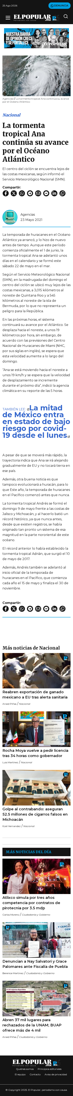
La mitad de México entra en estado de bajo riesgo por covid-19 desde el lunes (36, 421)
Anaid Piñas (9, 703)
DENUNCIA (61, 5)
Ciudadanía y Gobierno (36, 914)
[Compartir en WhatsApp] (22, 193)
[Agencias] (9, 217)
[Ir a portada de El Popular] (36, 18)
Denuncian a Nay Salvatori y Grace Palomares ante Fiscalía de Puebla (35, 964)
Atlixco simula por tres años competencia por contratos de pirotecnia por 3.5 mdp (31, 902)
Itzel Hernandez (11, 826)
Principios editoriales (49, 1068)
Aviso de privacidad (56, 1074)
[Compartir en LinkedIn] (54, 193)
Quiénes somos (25, 1068)
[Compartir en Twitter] (14, 193)
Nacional (11, 114)
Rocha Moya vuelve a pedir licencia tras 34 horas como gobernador (35, 753)
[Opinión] (36, 38)
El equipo (20, 1074)
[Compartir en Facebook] (5, 193)
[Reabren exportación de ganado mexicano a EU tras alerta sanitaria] (36, 671)
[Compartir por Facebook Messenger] (46, 193)
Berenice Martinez (13, 973)
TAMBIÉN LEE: (14, 409)
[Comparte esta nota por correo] (38, 193)
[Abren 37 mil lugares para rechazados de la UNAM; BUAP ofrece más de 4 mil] (36, 998)
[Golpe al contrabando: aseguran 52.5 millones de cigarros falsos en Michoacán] (36, 788)
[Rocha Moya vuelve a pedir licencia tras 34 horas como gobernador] (36, 729)
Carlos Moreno (10, 914)
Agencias (27, 214)
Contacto (35, 1074)
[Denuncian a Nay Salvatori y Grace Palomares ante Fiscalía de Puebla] (36, 940)
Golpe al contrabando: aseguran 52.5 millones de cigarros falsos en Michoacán (35, 814)
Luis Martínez (10, 762)
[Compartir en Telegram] (30, 193)
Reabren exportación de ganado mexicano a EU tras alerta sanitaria (35, 694)
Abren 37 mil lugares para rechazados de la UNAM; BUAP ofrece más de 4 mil (31, 1025)
